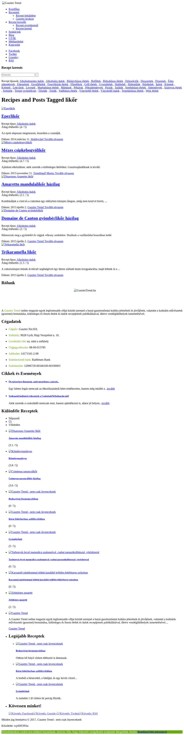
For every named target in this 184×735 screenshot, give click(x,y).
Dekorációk (132, 81)
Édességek (23, 84)
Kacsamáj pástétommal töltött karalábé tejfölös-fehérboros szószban (43, 579)
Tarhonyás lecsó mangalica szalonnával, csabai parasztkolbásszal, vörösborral (49, 559)
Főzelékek (76, 84)
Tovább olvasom (53, 139)
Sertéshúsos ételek (135, 87)
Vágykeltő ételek (88, 90)
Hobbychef (37, 139)
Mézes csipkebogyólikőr (23, 150)
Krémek (6, 87)
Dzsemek (160, 81)
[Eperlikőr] (8, 108)
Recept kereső (24, 28)
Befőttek (96, 81)
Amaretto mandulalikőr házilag (30, 184)
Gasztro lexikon (25, 18)
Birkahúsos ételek (113, 81)
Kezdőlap (14, 9)
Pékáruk (78, 87)
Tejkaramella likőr (18, 252)
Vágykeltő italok (110, 90)
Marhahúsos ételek (48, 87)
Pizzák (109, 87)
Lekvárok (18, 87)
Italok (159, 84)
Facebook (14, 50)
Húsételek (148, 84)
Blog (11, 35)
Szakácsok (15, 31)
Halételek (120, 84)
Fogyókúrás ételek (57, 84)
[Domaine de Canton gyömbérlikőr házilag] (22, 210)
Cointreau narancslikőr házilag (25, 478)
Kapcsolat (14, 44)
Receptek (14, 12)
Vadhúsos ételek (68, 90)
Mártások (66, 87)
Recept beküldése (26, 15)
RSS (11, 60)
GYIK (12, 38)
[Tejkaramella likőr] (13, 244)
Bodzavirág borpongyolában (23, 498)
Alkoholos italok (55, 81)
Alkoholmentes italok (32, 81)
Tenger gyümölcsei (25, 90)
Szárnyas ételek (173, 87)
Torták (53, 90)
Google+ (14, 57)
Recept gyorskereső (27, 25)
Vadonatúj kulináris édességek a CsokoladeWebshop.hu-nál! (39, 396)
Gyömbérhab (15, 539)
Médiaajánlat (16, 41)
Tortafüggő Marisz (44, 173)
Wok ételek (152, 90)
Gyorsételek (106, 84)
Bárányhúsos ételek (78, 81)
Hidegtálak (134, 84)
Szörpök (7, 90)
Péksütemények (94, 87)
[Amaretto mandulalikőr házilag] (17, 176)
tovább (111, 388)
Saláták (119, 87)
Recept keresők (17, 22)
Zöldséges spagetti (18, 599)
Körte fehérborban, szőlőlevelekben (27, 519)
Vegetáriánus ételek (133, 90)
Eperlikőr (10, 116)
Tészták (42, 90)
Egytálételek (38, 84)
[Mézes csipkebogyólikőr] (16, 142)
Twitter (13, 54)
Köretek (169, 84)
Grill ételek (90, 84)
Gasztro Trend (35, 207)
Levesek (30, 87)
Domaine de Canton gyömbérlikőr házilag (40, 218)
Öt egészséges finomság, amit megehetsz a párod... (34, 381)
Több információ (157, 731)
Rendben (143, 731)
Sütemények (155, 87)
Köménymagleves (18, 458)
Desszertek (147, 81)
